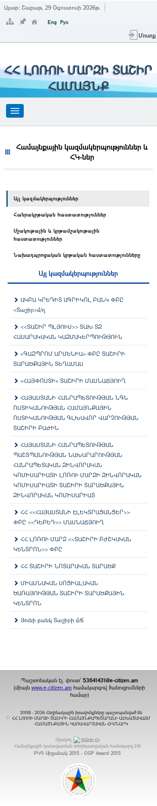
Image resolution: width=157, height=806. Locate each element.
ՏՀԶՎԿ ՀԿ (90, 739)
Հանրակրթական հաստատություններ (60, 215)
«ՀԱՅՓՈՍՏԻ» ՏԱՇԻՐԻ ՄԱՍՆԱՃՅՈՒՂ (73, 380)
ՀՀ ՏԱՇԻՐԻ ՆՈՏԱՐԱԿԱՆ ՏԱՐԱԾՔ (68, 566)
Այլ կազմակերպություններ (46, 198)
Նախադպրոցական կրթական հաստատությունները (77, 255)
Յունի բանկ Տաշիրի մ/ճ (52, 620)
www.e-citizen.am (51, 687)
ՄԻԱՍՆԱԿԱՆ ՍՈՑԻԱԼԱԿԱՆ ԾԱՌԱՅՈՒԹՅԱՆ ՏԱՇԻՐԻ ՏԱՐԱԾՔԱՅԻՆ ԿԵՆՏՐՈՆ (68, 593)
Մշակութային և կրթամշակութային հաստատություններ (56, 235)
